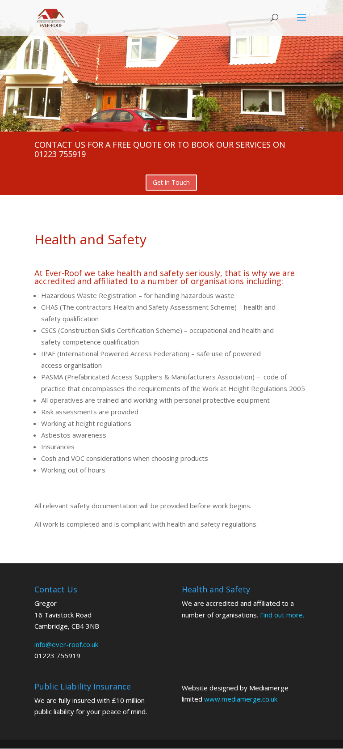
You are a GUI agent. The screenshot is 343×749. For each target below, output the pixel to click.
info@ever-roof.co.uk (66, 644)
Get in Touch (171, 182)
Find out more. (282, 614)
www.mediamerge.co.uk (240, 698)
